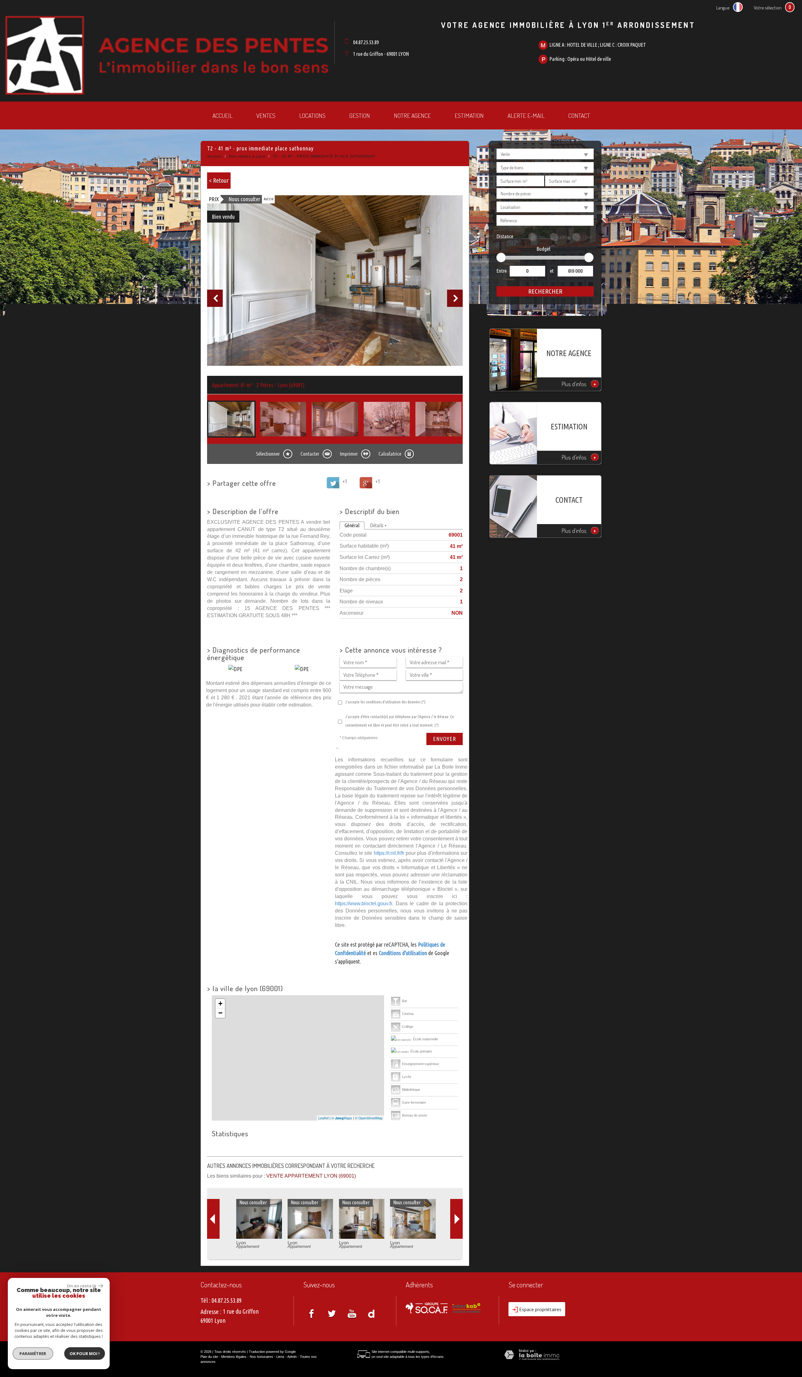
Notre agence (412, 115)
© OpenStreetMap (369, 1117)
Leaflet (323, 1117)
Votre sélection (768, 7)
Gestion (359, 115)
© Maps (341, 1117)
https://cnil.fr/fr (389, 853)
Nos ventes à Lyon (247, 156)
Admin (292, 1357)
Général (352, 525)
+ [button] (220, 1003)
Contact (579, 115)
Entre (502, 271)
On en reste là (81, 1286)
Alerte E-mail (526, 115)
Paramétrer (33, 1353)
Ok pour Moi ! (85, 1353)
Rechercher (545, 291)
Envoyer (444, 739)
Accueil (222, 115)
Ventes (265, 115)
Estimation (469, 115)
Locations (312, 115)
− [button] (220, 1013)
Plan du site (209, 1357)
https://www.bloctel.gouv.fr (363, 903)
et (552, 271)
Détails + (378, 525)
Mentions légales (234, 1357)
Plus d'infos (579, 383)
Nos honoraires (261, 1357)
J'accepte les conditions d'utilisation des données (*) (385, 702)
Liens (280, 1357)
